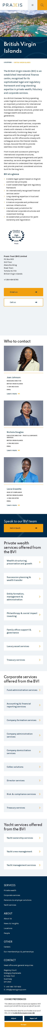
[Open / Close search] (42, 5)
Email (9, 389)
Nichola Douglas (15, 432)
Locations (8, 62)
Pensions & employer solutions (17, 900)
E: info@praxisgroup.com (15, 989)
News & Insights (11, 923)
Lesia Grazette (14, 489)
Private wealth (10, 890)
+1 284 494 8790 (13, 498)
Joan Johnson (13, 377)
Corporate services (12, 895)
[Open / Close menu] (32, 5)
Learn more (12, 393)
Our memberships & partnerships (19, 951)
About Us (8, 918)
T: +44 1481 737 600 (12, 986)
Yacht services (10, 905)
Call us (13, 302)
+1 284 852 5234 (13, 443)
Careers (7, 947)
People (7, 933)
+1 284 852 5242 (13, 387)
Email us (13, 292)
